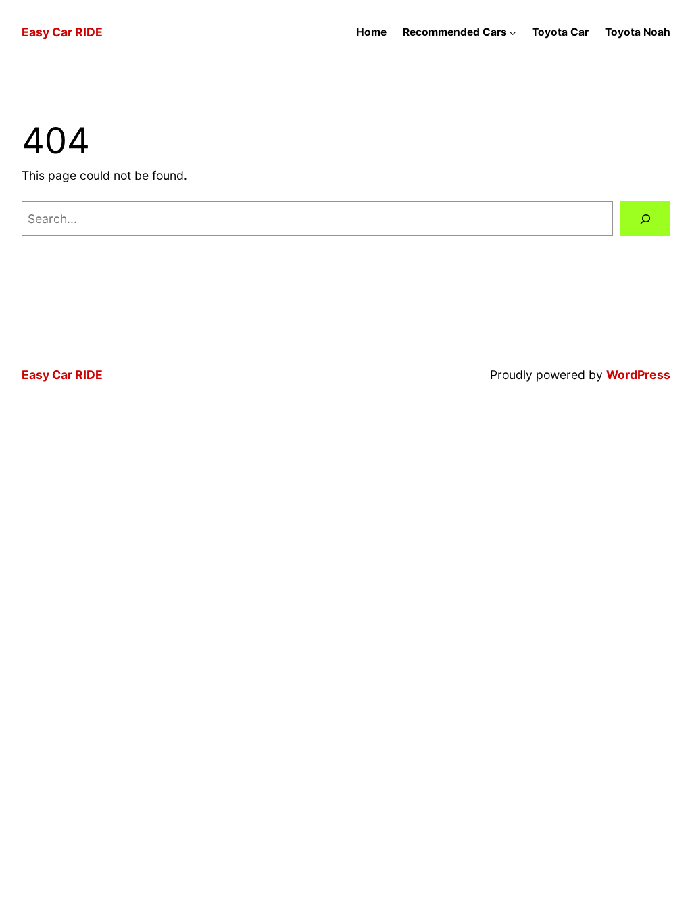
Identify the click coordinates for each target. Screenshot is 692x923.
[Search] (645, 218)
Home (371, 32)
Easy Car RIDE (62, 32)
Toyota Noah (637, 32)
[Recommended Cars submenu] (513, 33)
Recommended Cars (455, 32)
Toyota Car (560, 32)
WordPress (638, 375)
